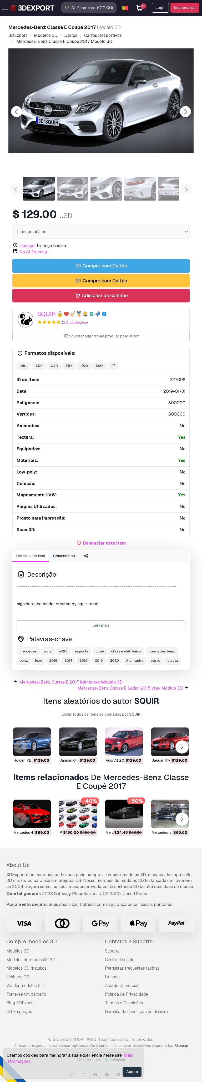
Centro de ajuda (119, 960)
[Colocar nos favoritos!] (43, 748)
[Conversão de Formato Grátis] (113, 366)
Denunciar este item (104, 543)
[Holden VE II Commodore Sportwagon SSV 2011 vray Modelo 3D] (32, 741)
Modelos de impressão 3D (30, 960)
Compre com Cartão (104, 266)
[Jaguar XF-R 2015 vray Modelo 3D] (170, 741)
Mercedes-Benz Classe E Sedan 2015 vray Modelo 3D (130, 688)
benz (23, 660)
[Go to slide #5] (173, 189)
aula (48, 651)
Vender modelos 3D (25, 985)
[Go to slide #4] (140, 189)
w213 (63, 651)
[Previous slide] (16, 111)
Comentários (64, 556)
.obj (23, 365)
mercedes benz (162, 651)
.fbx (69, 365)
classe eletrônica (126, 651)
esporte (81, 651)
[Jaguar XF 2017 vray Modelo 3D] (78, 741)
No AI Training (33, 252)
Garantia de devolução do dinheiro (136, 1011)
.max (99, 365)
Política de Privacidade (126, 994)
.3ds (39, 365)
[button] (182, 747)
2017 (68, 660)
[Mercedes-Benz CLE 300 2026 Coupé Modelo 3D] (32, 814)
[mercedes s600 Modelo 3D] (170, 814)
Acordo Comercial (121, 985)
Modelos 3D (17, 951)
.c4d (54, 365)
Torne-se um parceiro (26, 994)
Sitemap (181, 1045)
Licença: (27, 245)
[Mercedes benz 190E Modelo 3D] (124, 814)
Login (160, 7)
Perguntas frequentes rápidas (132, 968)
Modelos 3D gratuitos (26, 968)
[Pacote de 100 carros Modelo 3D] (78, 814)
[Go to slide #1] (39, 189)
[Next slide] (185, 111)
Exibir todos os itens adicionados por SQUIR (101, 714)
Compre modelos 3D (31, 941)
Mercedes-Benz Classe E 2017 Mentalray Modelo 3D (71, 682)
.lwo (84, 365)
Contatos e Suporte (129, 941)
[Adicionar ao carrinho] (32, 748)
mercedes (28, 651)
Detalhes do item (30, 556)
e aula (172, 660)
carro (155, 660)
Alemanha (135, 660)
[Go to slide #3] (106, 189)
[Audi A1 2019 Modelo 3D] (124, 741)
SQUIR (46, 314)
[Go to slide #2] (72, 189)
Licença (112, 977)
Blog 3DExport (20, 1003)
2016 (53, 660)
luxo (38, 660)
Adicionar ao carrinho (104, 295)
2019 (99, 660)
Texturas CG (17, 977)
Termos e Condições (124, 1003)
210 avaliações (75, 322)
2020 (114, 660)
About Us (17, 865)
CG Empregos (19, 1011)
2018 (83, 660)
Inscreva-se (185, 7)
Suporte (112, 951)
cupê (99, 651)
